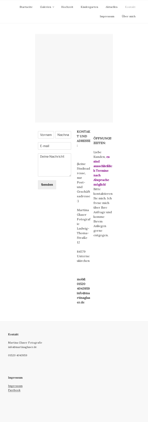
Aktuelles (112, 7)
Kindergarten (89, 7)
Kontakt (130, 7)
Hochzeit (67, 7)
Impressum (107, 16)
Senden (47, 184)
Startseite (26, 7)
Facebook (14, 390)
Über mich (128, 16)
